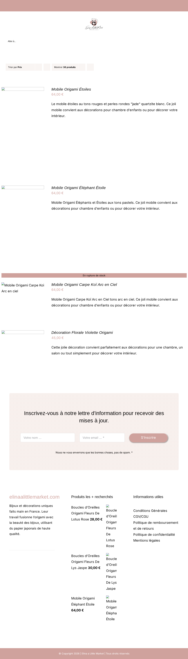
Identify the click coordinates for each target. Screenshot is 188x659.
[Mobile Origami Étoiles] (22, 90)
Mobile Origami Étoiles (71, 89)
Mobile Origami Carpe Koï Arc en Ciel (84, 284)
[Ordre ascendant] (46, 67)
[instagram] (16, 545)
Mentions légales (146, 540)
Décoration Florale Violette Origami (82, 332)
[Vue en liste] (97, 67)
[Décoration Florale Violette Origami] (22, 333)
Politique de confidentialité (154, 534)
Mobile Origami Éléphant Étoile (78, 188)
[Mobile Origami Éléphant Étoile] (22, 188)
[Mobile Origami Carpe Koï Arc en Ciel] (22, 285)
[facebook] (10, 545)
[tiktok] (22, 545)
